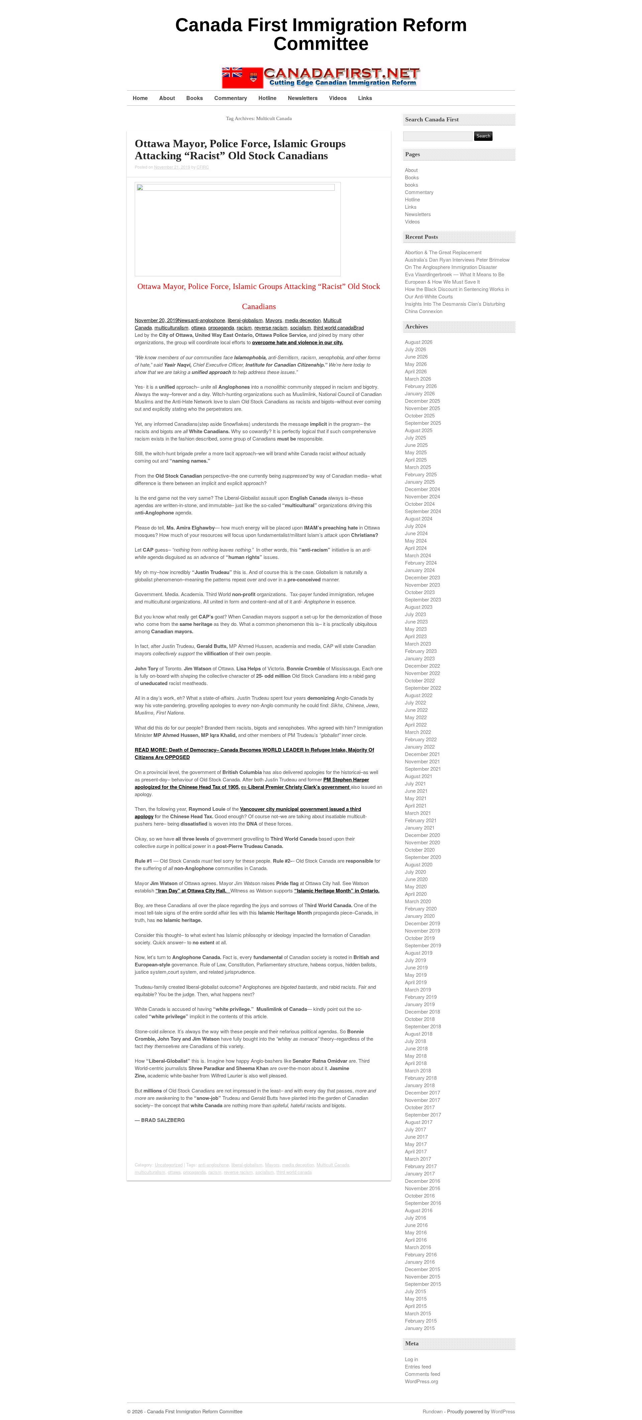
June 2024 (416, 533)
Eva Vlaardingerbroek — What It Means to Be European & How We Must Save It (454, 278)
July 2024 (415, 525)
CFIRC (203, 167)
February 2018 (421, 1077)
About (167, 98)
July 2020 (415, 871)
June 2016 (416, 1224)
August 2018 (418, 1033)
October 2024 (420, 503)
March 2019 (418, 989)
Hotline (267, 98)
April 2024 (416, 547)
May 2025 (416, 452)
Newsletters (303, 98)
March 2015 (418, 1313)
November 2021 (422, 761)
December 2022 (422, 665)
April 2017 (416, 1151)
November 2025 (422, 407)
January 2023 (420, 658)
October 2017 (420, 1107)
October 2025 (420, 415)
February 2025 (421, 474)
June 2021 (416, 790)
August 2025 (418, 430)
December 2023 (422, 577)
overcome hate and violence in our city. (297, 342)
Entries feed (418, 1366)
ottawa (198, 327)
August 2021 (418, 775)
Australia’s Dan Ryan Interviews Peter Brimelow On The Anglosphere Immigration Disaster (457, 263)
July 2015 (415, 1291)
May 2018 (416, 1055)
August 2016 (418, 1210)
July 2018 (415, 1040)
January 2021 (420, 827)
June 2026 (416, 356)
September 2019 (423, 945)
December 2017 (422, 1092)
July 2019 (415, 959)
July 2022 (415, 702)
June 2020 (416, 878)
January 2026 (420, 393)
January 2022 (420, 746)
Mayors (273, 319)
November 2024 (422, 496)
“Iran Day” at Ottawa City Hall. (192, 890)
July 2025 (415, 437)
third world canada (333, 327)
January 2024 (420, 569)
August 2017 (418, 1121)
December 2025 (422, 400)
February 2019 (421, 996)
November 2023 (422, 584)
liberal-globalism (245, 319)
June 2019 (416, 967)
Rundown (433, 1411)
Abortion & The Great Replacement (443, 252)
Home (140, 98)
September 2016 (423, 1202)
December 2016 (422, 1180)
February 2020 (421, 908)
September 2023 (423, 599)
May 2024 (416, 540)
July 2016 (415, 1217)
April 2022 (416, 724)
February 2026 (421, 385)
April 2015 (416, 1305)
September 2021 (423, 768)
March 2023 (418, 643)
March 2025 (418, 466)
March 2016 (418, 1246)
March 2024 (418, 555)
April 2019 (416, 981)
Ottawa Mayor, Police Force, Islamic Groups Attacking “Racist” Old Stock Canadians (240, 149)
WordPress (503, 1411)
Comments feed (422, 1373)
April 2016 (416, 1239)
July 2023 (415, 614)
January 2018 (420, 1084)
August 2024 (418, 518)
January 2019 (420, 1004)
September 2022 (423, 687)
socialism (300, 327)
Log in (411, 1358)
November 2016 (422, 1188)
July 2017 (415, 1129)
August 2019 (418, 952)
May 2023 (416, 628)
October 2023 (420, 591)
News (184, 319)
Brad (358, 327)
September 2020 (423, 856)
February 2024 (421, 562)
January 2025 (420, 481)
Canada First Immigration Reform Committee (321, 34)
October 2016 (420, 1195)
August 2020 (418, 864)
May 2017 (416, 1143)
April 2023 (416, 636)
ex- (296, 786)
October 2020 (420, 849)
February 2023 (421, 650)
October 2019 (420, 937)
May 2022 (416, 717)
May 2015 (416, 1298)
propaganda (221, 327)
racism (244, 327)
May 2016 (416, 1232)
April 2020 (416, 893)
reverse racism (271, 327)
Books (194, 98)
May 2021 (416, 797)
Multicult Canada (333, 1164)
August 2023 (418, 606)
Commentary (230, 98)
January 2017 (420, 1173)
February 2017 (421, 1165)
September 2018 (423, 1026)
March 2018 (418, 1070)
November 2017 (422, 1099)
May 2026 (416, 363)
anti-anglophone (208, 319)
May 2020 (416, 886)
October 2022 (420, 680)
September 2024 (423, 510)
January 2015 (420, 1327)
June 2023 (416, 621)
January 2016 (420, 1261)
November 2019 (422, 930)
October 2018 (420, 1018)
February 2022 (421, 739)
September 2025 (423, 422)
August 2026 (418, 341)
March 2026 (418, 378)
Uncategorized (169, 1164)
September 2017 (423, 1114)
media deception (303, 319)
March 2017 (418, 1158)
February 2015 (421, 1320)
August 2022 (418, 694)
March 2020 (418, 901)
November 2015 (422, 1276)
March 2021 (418, 812)
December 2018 (422, 1011)
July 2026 (415, 349)
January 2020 (420, 915)
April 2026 (416, 371)
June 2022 (416, 709)
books (411, 184)
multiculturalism (171, 327)
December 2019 (422, 923)
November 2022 (422, 672)
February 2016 (421, 1254)
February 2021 (421, 820)
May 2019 (416, 974)
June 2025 (416, 444)
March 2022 (418, 731)
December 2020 (422, 834)
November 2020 (422, 842)
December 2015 (422, 1268)
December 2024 (422, 488)
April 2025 (416, 459)
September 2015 (423, 1283)
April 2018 (416, 1062)
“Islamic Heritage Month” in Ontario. (337, 890)
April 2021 (416, 805)
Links (365, 98)
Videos (338, 98)
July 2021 (415, 783)
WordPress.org (421, 1381)
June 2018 (416, 1048)
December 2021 (422, 753)
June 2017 (416, 1136)
